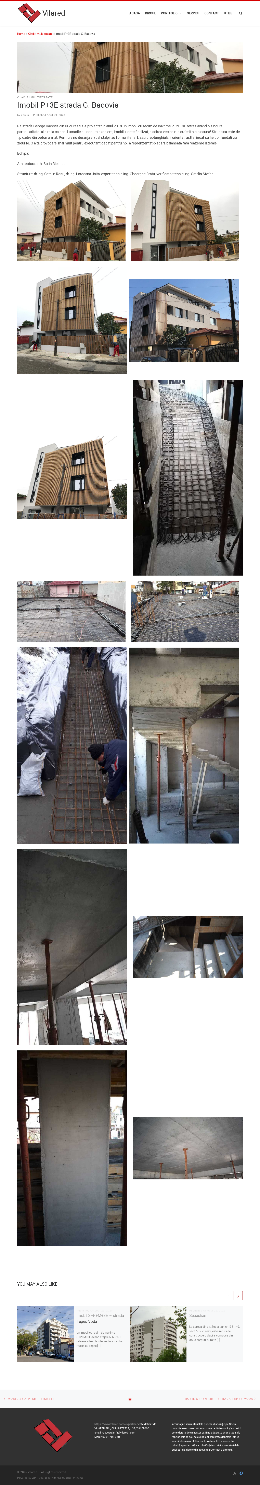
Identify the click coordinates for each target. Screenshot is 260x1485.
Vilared (32, 1472)
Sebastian (197, 1315)
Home (21, 33)
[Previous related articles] (228, 1295)
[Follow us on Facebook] (241, 1473)
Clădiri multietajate (40, 33)
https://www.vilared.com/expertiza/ (116, 1424)
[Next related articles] (238, 1295)
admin (25, 115)
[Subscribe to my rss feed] (234, 1473)
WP (34, 1478)
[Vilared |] (29, 13)
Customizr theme (72, 1478)
